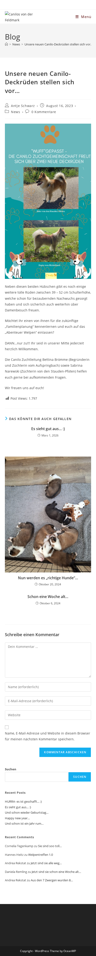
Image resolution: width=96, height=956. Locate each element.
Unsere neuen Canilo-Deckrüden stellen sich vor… (58, 44)
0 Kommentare (43, 112)
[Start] (6, 44)
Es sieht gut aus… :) (48, 428)
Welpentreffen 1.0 (40, 855)
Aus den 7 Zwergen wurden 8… (52, 880)
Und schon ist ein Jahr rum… (24, 823)
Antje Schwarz (23, 105)
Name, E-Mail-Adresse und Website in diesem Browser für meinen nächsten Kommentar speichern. (47, 736)
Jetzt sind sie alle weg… (46, 863)
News (15, 112)
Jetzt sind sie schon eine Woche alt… (56, 872)
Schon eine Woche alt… (47, 596)
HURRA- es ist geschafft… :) (23, 801)
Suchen (10, 769)
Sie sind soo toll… (50, 846)
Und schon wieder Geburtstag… (26, 812)
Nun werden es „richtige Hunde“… (48, 577)
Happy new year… (17, 818)
